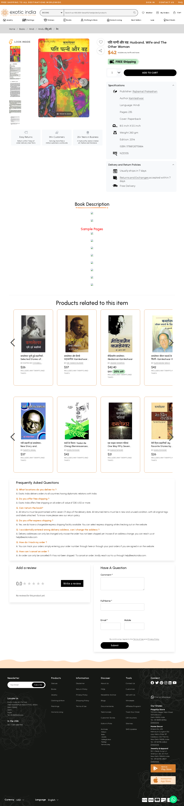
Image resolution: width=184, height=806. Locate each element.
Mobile (127, 620)
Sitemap (129, 723)
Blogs (103, 700)
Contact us (166, 2)
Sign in (150, 2)
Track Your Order (133, 712)
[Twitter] (157, 683)
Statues (54, 683)
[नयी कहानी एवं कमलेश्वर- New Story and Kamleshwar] (33, 438)
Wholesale (130, 700)
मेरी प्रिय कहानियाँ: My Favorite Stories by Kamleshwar (161, 446)
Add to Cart (150, 72)
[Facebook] (152, 683)
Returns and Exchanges (134, 177)
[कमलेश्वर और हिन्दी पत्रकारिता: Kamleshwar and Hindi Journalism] (77, 351)
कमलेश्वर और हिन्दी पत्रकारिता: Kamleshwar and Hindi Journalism (75, 359)
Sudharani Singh (162, 363)
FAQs (103, 689)
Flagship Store (158, 709)
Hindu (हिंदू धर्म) (45, 29)
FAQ (180, 2)
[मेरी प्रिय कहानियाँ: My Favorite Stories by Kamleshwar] (164, 438)
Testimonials (106, 712)
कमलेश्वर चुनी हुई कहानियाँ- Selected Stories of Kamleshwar (32, 359)
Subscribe (38, 685)
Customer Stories (108, 718)
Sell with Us (130, 695)
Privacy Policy (153, 639)
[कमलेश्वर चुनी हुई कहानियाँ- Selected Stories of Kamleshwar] (33, 351)
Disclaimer (80, 683)
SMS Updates (131, 729)
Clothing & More (57, 700)
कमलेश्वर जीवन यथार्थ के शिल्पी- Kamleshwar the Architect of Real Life (163, 359)
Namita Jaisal (29, 450)
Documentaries (107, 706)
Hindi (31, 29)
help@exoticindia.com (26, 537)
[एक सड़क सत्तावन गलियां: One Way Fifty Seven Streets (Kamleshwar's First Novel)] (120, 438)
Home (12, 29)
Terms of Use (138, 639)
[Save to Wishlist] (100, 43)
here (90, 546)
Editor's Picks (106, 723)
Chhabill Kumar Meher (31, 364)
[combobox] (98, 12)
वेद (57, 29)
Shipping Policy (82, 700)
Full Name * (106, 600)
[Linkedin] (169, 683)
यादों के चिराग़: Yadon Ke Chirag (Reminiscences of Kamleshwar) (76, 446)
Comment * (107, 574)
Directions (155, 722)
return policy (74, 515)
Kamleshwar (136, 98)
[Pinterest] (161, 683)
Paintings (55, 706)
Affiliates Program (133, 706)
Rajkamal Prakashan (145, 91)
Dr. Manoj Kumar (75, 363)
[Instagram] (165, 683)
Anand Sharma (117, 363)
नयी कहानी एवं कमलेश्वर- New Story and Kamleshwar (31, 446)
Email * (104, 620)
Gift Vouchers (131, 718)
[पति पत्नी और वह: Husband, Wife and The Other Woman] (15, 54)
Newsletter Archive (108, 695)
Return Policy (81, 689)
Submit (115, 645)
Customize (130, 689)
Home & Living (57, 712)
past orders (114, 546)
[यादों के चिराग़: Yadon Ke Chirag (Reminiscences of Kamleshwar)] (77, 438)
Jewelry (54, 695)
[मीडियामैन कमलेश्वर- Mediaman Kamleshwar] (120, 351)
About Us (105, 683)
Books (22, 29)
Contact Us (130, 683)
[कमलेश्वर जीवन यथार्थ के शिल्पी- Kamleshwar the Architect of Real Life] (164, 351)
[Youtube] (175, 683)
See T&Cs (31, 143)
